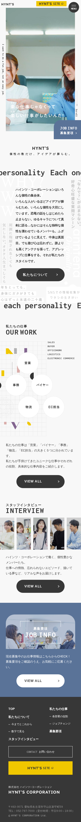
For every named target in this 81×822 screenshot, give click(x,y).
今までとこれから (21, 724)
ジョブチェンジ (61, 723)
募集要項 (55, 731)
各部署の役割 (60, 716)
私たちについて (35, 274)
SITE (56, 3)
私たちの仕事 (58, 709)
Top (11, 709)
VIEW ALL (33, 481)
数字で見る (17, 731)
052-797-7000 (25, 810)
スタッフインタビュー (23, 739)
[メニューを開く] (73, 7)
